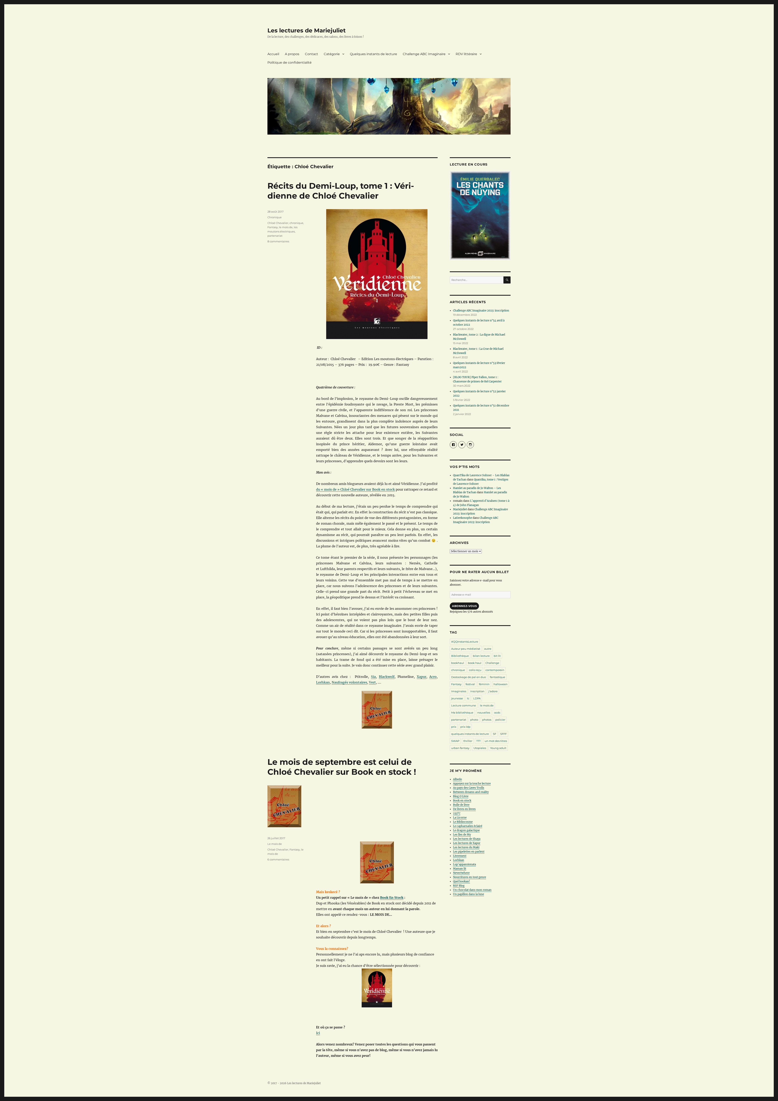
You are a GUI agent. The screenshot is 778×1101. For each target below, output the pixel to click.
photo (474, 719)
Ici (318, 1033)
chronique (296, 223)
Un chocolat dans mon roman (472, 890)
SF (494, 733)
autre (487, 648)
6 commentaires (278, 859)
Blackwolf (386, 677)
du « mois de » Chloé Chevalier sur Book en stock (355, 489)
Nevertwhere (461, 873)
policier (500, 719)
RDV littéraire (466, 54)
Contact (311, 54)
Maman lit (459, 868)
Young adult (498, 748)
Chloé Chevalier (277, 223)
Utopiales (479, 748)
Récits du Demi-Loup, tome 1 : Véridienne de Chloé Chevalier (340, 191)
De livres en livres (464, 809)
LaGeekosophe (462, 518)
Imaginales (458, 691)
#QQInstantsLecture (464, 641)
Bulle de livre (461, 805)
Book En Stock (391, 898)
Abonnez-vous (464, 606)
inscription (477, 691)
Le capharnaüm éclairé (467, 826)
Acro (433, 677)
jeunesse (457, 698)
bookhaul (457, 662)
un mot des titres (496, 741)
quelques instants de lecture (470, 733)
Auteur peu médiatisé (465, 648)
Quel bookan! (461, 881)
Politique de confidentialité (289, 62)
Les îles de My (462, 834)
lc (468, 698)
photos (486, 719)
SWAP (455, 741)
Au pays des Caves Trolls (468, 788)
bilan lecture (481, 655)
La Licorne (460, 817)
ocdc (497, 712)
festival (470, 684)
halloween (501, 684)
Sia (373, 677)
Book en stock (462, 800)
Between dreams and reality (471, 792)
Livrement (459, 856)
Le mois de (274, 843)
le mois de (286, 227)
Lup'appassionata (464, 864)
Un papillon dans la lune (468, 894)
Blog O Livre (460, 796)
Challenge (492, 662)
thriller (467, 741)
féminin (484, 684)
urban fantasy (460, 748)
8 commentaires (278, 241)
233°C (456, 813)
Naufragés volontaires (349, 682)
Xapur (421, 677)
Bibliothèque (460, 655)
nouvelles (483, 712)
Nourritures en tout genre (469, 877)
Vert (372, 682)
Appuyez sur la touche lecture (472, 783)
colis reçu (475, 670)
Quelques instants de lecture (373, 54)
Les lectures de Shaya (466, 839)
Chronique (274, 217)
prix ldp (465, 726)
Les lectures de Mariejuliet (306, 30)
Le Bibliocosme (463, 822)
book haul (474, 662)
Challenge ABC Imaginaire (424, 54)
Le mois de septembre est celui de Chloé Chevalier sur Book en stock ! (341, 767)
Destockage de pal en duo (468, 677)
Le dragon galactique (466, 830)
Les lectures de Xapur (466, 843)
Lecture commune (463, 705)
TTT (478, 741)
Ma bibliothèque (462, 712)
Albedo (457, 779)
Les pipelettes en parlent (468, 851)
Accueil (273, 54)
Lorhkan (323, 682)
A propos (292, 54)
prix (453, 726)
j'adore (493, 691)
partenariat (274, 235)
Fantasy (272, 227)
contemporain (494, 670)
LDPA (477, 698)
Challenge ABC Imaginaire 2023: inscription (481, 310)
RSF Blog (459, 885)
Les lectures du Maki (466, 847)
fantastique (497, 677)
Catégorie (332, 54)
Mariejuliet (460, 509)
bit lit (497, 655)
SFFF (503, 733)
